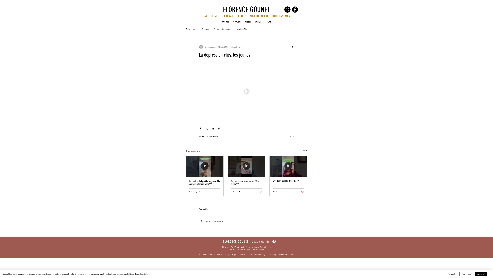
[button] (303, 29)
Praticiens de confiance (222, 29)
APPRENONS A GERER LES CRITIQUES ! (286, 181)
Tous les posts (191, 29)
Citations (205, 29)
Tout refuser (467, 274)
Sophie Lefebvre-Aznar (242, 254)
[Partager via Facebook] (200, 128)
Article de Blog (242, 29)
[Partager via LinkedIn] (213, 128)
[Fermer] (489, 274)
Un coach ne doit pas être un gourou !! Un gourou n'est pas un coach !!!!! (204, 182)
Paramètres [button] (452, 274)
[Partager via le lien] (219, 128)
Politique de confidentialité (282, 254)
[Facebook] (295, 9)
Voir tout (304, 151)
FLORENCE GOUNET (246, 9)
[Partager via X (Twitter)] (206, 128)
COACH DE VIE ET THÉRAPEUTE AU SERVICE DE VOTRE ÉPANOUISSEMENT (246, 16)
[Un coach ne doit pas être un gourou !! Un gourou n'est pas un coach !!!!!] (204, 166)
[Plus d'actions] (292, 47)
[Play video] (246, 91)
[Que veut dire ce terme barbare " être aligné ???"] (246, 166)
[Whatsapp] (287, 9)
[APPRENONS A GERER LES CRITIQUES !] (288, 166)
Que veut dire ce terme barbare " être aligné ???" (245, 182)
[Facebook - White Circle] (274, 241)
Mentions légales (261, 254)
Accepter (481, 274)
